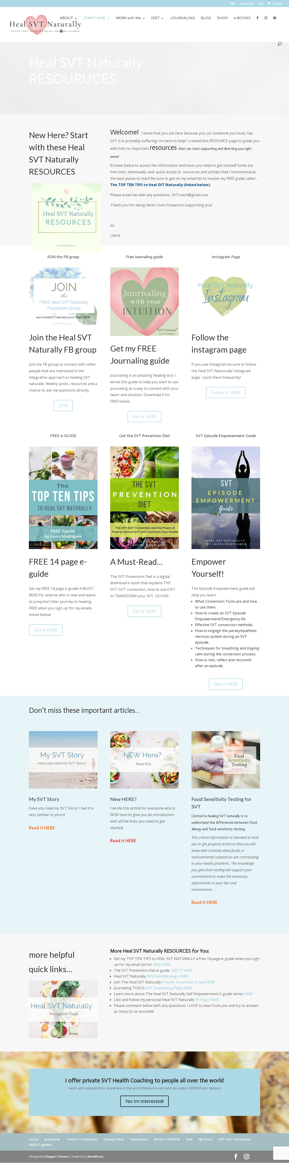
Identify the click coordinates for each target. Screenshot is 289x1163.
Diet (189, 1139)
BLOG (206, 18)
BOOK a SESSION (167, 1139)
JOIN (63, 405)
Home (33, 1139)
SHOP (222, 18)
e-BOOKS (242, 18)
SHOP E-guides (40, 1144)
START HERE (94, 18)
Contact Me (247, 3)
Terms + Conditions (82, 1139)
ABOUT (66, 18)
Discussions (139, 1139)
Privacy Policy (113, 1139)
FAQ (261, 3)
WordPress (96, 1156)
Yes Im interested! (144, 1101)
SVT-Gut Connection (235, 1139)
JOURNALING (182, 18)
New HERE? (123, 799)
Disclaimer (52, 1139)
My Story (205, 1139)
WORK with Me (128, 18)
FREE (232, 3)
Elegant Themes (57, 1156)
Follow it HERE (226, 392)
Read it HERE (42, 827)
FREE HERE (161, 964)
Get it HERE (144, 416)
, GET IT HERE (181, 970)
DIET (155, 18)
